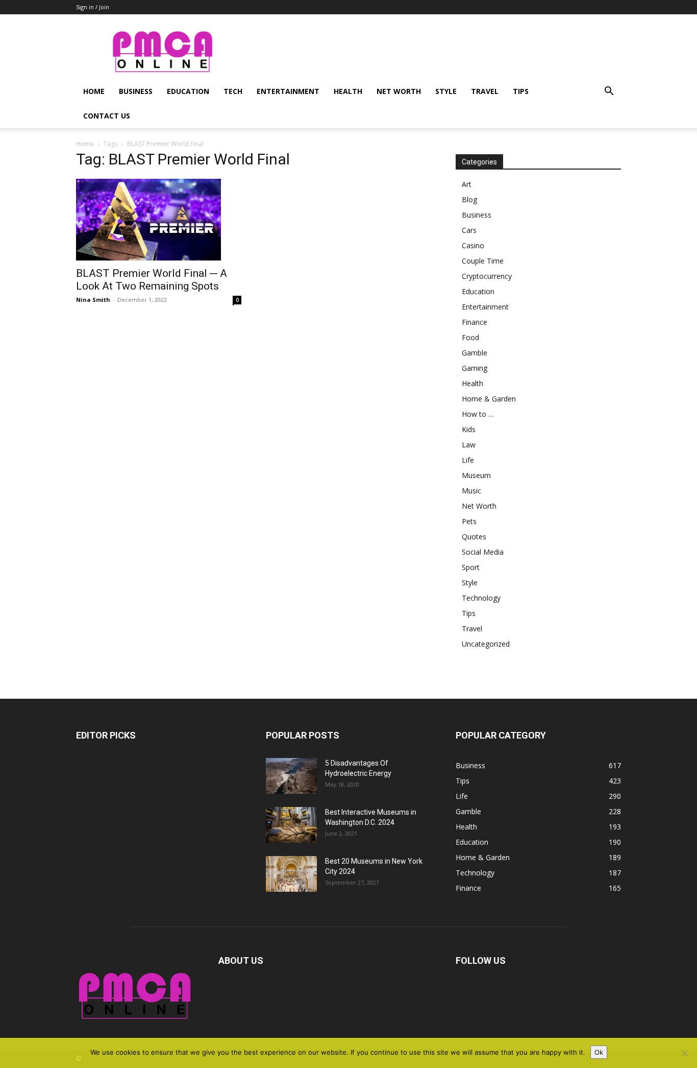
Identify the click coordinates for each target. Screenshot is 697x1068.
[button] (608, 92)
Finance (474, 322)
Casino (473, 245)
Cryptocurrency (487, 276)
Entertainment (288, 91)
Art (466, 184)
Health (348, 91)
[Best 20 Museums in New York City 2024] (291, 874)
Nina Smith (93, 299)
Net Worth (399, 91)
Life (468, 460)
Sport (471, 567)
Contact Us (106, 116)
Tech (232, 91)
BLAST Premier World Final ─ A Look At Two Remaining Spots (151, 279)
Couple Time (483, 261)
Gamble (474, 353)
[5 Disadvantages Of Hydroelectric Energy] (291, 776)
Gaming (474, 368)
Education (188, 91)
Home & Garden (489, 399)
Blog (469, 199)
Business (136, 91)
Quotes (474, 536)
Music (471, 490)
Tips (521, 91)
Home (94, 91)
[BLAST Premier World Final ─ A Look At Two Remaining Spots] (158, 219)
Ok (598, 1052)
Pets (469, 521)
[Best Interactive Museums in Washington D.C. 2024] (291, 825)
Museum (476, 475)
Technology (481, 598)
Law (469, 444)
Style (446, 91)
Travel (485, 91)
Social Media (483, 552)
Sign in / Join (92, 7)
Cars (469, 230)
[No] (684, 1053)
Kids (469, 429)
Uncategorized (486, 644)
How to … (478, 414)
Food (470, 337)
